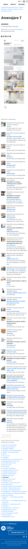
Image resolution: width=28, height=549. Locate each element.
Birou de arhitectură (7, 484)
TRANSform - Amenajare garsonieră (11, 504)
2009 (22, 543)
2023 (12, 542)
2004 (17, 545)
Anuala (5, 4)
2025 (6, 542)
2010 (20, 543)
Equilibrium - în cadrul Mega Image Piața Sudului (12, 498)
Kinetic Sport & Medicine (8, 447)
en (21, 1)
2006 (11, 545)
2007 (8, 545)
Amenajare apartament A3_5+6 (10, 470)
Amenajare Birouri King (8, 517)
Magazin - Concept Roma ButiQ (10, 452)
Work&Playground (7, 481)
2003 (19, 545)
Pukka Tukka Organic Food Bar (10, 513)
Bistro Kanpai (5, 467)
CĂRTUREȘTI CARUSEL (8, 449)
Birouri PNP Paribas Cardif (9, 463)
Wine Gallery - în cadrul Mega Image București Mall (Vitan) (14, 501)
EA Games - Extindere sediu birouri (11, 488)
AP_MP (4, 454)
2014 (10, 543)
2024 (9, 542)
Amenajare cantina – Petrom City (10, 508)
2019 (22, 542)
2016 (5, 543)
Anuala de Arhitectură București (9, 7)
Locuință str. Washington (8, 468)
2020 (20, 542)
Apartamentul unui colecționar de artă (12, 459)
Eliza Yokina (10, 29)
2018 (25, 542)
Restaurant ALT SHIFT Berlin (9, 445)
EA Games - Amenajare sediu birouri (11, 490)
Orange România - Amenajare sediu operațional (14, 492)
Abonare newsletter (17, 533)
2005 (14, 545)
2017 (2, 543)
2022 (14, 542)
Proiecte (13, 4)
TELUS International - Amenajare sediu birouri (14, 493)
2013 (12, 543)
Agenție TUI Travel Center (8, 479)
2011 (17, 543)
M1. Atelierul (5, 506)
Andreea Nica (19, 29)
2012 (15, 543)
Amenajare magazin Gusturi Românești (12, 486)
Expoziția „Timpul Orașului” (9, 474)
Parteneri (21, 4)
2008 (25, 543)
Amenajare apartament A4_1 (9, 472)
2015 (7, 543)
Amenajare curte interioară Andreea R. (12, 451)
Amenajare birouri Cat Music (9, 510)
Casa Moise (5, 458)
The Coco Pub (6, 456)
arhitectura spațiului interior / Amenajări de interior (12, 10)
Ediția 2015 (4, 9)
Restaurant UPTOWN (7, 495)
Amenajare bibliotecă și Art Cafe (10, 461)
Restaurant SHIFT (6, 515)
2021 (17, 542)
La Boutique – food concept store (11, 483)
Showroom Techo (6, 465)
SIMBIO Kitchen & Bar (7, 476)
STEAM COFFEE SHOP (7, 511)
